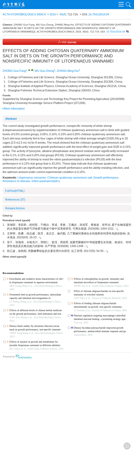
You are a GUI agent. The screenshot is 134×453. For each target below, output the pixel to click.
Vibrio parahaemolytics (45, 181)
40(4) (62, 14)
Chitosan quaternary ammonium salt (69, 177)
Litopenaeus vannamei (32, 177)
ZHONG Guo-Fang (14, 70)
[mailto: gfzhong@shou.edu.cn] (32, 70)
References (15, 199)
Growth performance (105, 177)
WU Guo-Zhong (44, 70)
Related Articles (15, 208)
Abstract (11, 118)
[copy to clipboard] (127, 31)
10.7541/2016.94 (98, 14)
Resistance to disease (16, 181)
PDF (68, 42)
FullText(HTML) (14, 190)
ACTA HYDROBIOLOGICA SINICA (24, 14)
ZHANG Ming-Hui (68, 70)
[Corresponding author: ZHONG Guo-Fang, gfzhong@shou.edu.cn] (29, 70)
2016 (53, 14)
